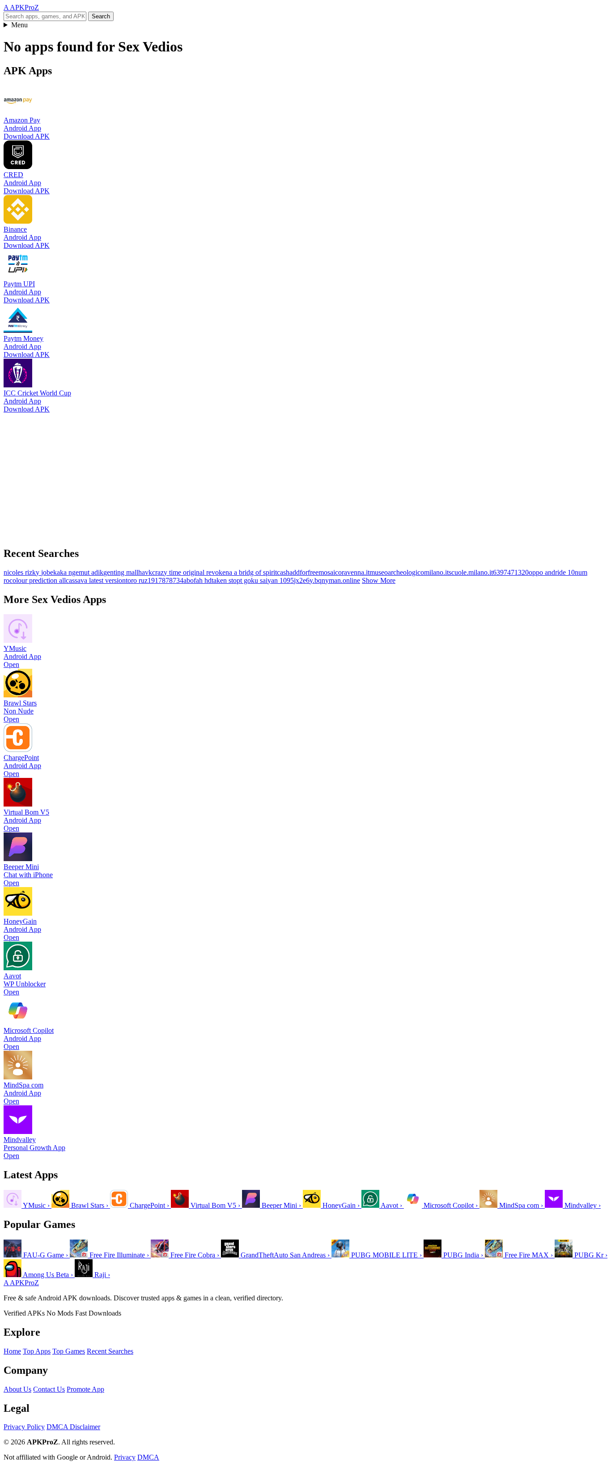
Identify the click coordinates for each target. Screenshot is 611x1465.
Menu (19, 25)
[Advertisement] (272, 476)
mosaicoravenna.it (343, 572)
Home (12, 1351)
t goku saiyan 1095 (267, 580)
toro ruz (137, 580)
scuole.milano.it (471, 572)
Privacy (125, 1457)
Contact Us (49, 1389)
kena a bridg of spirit (248, 572)
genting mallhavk (127, 572)
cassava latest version (96, 580)
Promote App (85, 1389)
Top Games (68, 1351)
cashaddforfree (297, 572)
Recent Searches (110, 1351)
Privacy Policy (24, 1427)
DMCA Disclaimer (73, 1427)
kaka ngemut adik (78, 572)
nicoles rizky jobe (28, 572)
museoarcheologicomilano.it (409, 572)
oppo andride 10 (552, 572)
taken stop (226, 580)
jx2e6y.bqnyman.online (327, 580)
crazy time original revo (185, 572)
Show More (378, 580)
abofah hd (197, 580)
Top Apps (37, 1351)
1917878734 (165, 580)
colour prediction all (37, 580)
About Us (17, 1389)
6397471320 (511, 572)
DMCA (148, 1457)
